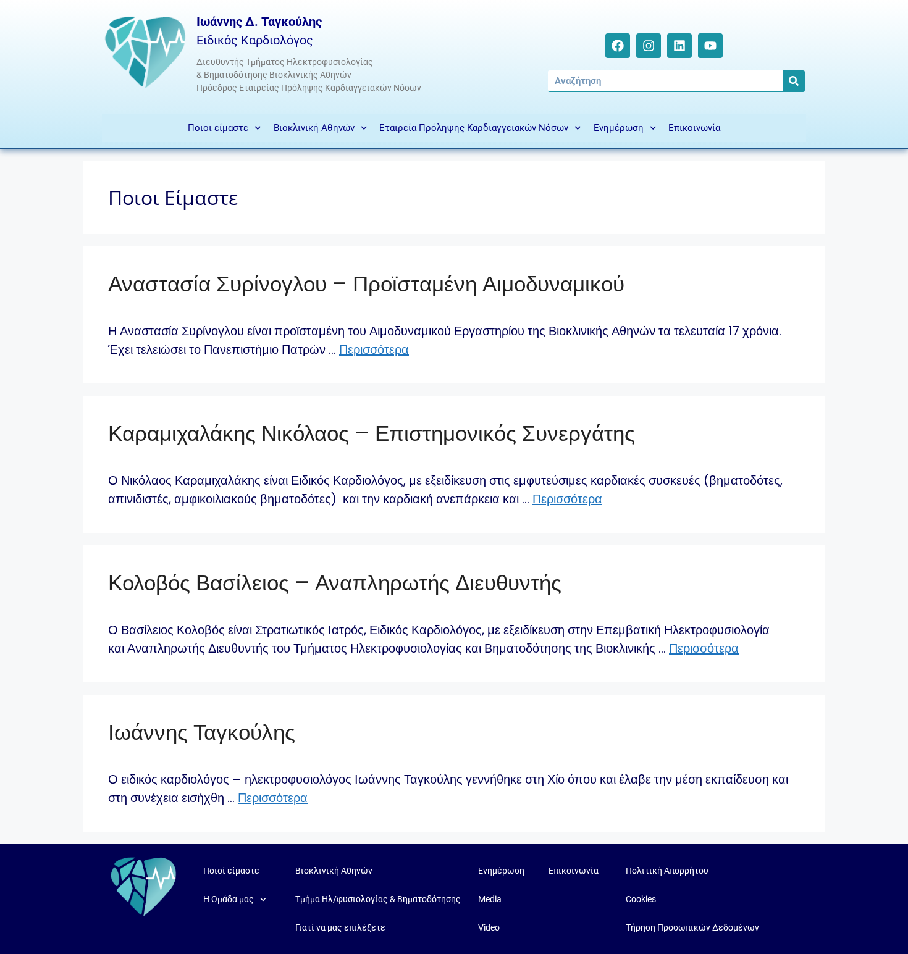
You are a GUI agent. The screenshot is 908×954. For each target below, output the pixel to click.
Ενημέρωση (619, 127)
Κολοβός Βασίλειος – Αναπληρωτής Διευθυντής (334, 582)
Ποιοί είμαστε (231, 871)
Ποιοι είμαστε (218, 127)
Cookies (641, 899)
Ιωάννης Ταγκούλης (201, 732)
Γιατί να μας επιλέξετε (340, 927)
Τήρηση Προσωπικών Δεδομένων (692, 927)
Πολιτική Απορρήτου (667, 871)
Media (490, 899)
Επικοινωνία (694, 127)
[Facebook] (617, 45)
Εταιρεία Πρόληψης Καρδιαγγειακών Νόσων (473, 127)
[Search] (794, 80)
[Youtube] (710, 45)
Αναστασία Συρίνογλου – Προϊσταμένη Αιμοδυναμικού (366, 284)
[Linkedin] (679, 45)
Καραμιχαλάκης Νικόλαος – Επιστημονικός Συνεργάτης (371, 433)
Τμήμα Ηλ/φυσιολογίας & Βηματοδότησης (378, 899)
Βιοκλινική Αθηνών (314, 127)
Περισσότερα (374, 349)
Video (489, 927)
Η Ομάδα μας (228, 899)
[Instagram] (648, 45)
